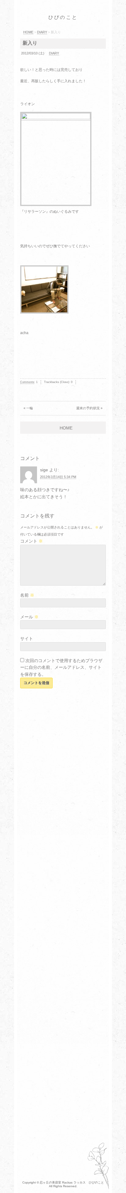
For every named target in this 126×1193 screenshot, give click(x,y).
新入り (30, 43)
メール (29, 616)
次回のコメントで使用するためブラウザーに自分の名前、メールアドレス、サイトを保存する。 (61, 667)
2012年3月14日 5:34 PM (58, 477)
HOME (66, 427)
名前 (27, 595)
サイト (26, 638)
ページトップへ (115, 1179)
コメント (31, 541)
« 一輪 (28, 408)
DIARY (54, 53)
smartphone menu (112, 18)
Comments (27, 382)
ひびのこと (63, 17)
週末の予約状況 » (89, 408)
